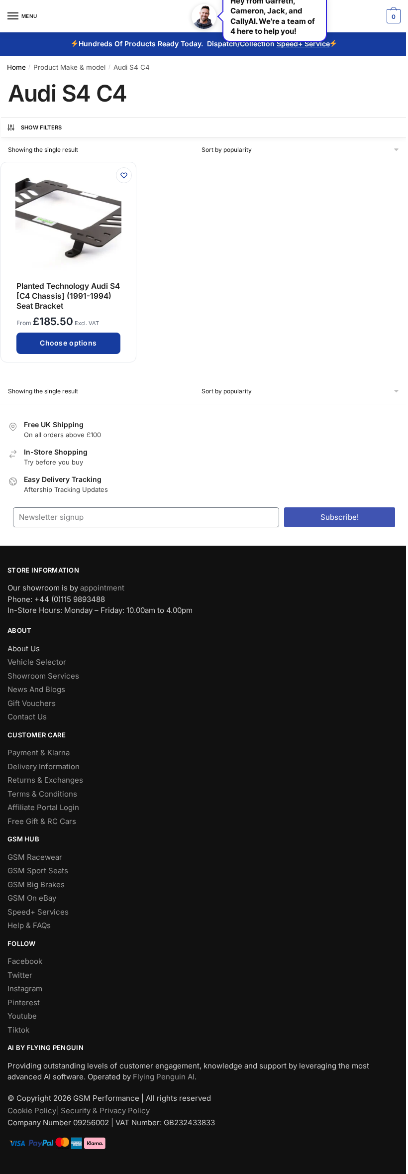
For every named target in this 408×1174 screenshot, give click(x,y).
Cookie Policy (31, 1110)
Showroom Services (43, 676)
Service (317, 43)
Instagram (24, 988)
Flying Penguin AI (164, 1076)
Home (16, 67)
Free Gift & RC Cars (41, 821)
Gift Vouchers (31, 703)
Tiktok (18, 1030)
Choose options (68, 343)
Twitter (19, 975)
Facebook (24, 961)
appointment (102, 587)
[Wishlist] (124, 175)
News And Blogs (36, 689)
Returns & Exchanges (45, 780)
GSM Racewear (34, 857)
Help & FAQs (29, 925)
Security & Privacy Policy (105, 1110)
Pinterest (23, 1002)
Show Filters (41, 127)
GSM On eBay (31, 898)
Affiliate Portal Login (43, 807)
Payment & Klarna (38, 752)
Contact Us (27, 716)
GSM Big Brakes (36, 884)
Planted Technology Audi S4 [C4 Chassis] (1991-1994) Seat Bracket (68, 296)
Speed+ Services (38, 912)
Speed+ (291, 43)
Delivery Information (43, 766)
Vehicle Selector (36, 662)
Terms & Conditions (42, 794)
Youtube (22, 1016)
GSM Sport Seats (37, 870)
